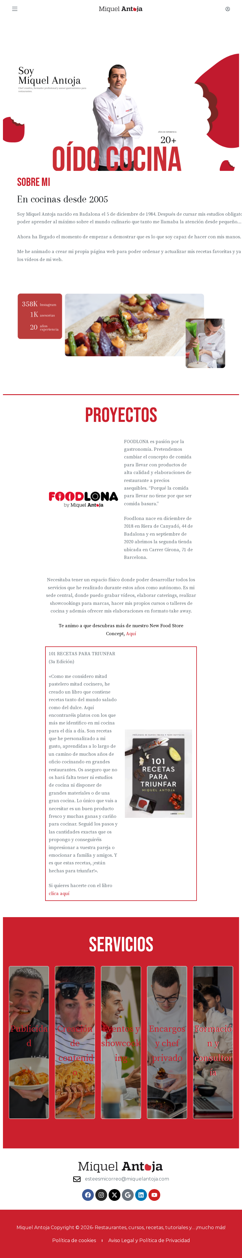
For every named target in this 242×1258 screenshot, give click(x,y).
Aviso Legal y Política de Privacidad (149, 1240)
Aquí (131, 634)
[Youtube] (154, 1195)
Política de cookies (74, 1240)
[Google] (128, 1195)
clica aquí (59, 894)
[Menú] (14, 8)
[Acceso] (227, 9)
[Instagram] (101, 1195)
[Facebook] (88, 1195)
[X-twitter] (114, 1195)
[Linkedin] (141, 1195)
